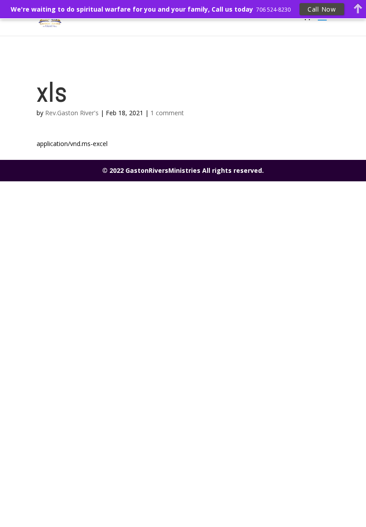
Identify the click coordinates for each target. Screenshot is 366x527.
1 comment (167, 113)
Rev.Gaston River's (72, 113)
